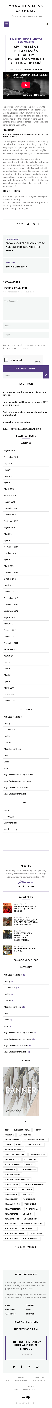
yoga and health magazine (17, 1179)
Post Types (10, 1309)
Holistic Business (35, 1145)
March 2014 (9, 566)
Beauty (7, 723)
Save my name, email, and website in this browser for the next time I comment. (26, 346)
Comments (10, 823)
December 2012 (11, 598)
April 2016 (8, 482)
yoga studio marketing (32, 1224)
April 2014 (8, 559)
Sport (6, 762)
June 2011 (8, 668)
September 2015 (11, 521)
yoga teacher (11, 1229)
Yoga (6, 768)
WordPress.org (10, 829)
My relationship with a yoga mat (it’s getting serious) (24, 393)
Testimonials (21, 1381)
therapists (10, 1169)
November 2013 (11, 572)
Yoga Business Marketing (15, 794)
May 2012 (8, 624)
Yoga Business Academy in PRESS (18, 774)
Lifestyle (37, 39)
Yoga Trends (36, 1234)
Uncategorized (26, 42)
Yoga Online (30, 1204)
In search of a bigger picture (16, 422)
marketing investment (15, 1154)
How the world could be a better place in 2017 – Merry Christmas (26, 403)
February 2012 (10, 630)
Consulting (39, 1378)
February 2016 (10, 495)
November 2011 (11, 643)
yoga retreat (32, 1209)
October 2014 (10, 553)
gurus (19, 1145)
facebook (9, 1135)
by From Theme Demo (33, 69)
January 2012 (9, 636)
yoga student (30, 1219)
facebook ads (25, 1135)
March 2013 (9, 585)
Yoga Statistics (12, 1219)
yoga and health (12, 1174)
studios (29, 1164)
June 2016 (8, 470)
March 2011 (9, 688)
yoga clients (11, 1194)
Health (27, 39)
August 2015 (9, 527)
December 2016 (11, 457)
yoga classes (26, 1189)
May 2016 (8, 476)
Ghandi (8, 1145)
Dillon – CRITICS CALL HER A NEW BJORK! (22, 429)
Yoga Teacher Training (15, 1234)
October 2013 (10, 579)
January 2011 (9, 701)
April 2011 (8, 681)
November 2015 (11, 508)
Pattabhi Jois (30, 1159)
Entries (9, 816)
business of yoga (21, 1130)
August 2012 (9, 617)
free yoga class (12, 1140)
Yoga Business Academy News (17, 781)
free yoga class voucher (35, 1140)
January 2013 (9, 592)
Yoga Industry (11, 1199)
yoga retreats (11, 1214)
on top (26, 1397)
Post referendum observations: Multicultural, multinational (25, 413)
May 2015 (8, 534)
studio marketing (13, 1164)
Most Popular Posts (12, 749)
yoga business (11, 1184)
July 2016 (8, 463)
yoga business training (33, 1184)
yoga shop (28, 1214)
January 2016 (9, 502)
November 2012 (11, 604)
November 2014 (11, 547)
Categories (10, 1314)
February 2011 (10, 694)
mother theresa (12, 1159)
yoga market (29, 1199)
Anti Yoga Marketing (12, 717)
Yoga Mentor (39, 1381)
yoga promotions (13, 1209)
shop (16, 1389)
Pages (28, 1309)
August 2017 (9, 450)
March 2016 (9, 489)
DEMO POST (15, 39)
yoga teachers (28, 1229)
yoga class (10, 1189)
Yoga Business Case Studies (16, 787)
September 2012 (11, 611)
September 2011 (11, 649)
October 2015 (10, 515)
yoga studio (10, 1224)
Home (7, 1305)
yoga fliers (27, 1194)
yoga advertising (28, 1169)
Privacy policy (30, 1389)
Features (30, 1305)
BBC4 (7, 1130)
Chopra (37, 1130)
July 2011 (8, 662)
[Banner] (21, 1091)
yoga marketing (12, 1204)
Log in (6, 810)
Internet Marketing (14, 1150)
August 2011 (9, 656)
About (21, 1378)
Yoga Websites (11, 1239)
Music (6, 755)
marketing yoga (38, 1154)
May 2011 (8, 675)
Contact (30, 1314)
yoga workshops (30, 1239)
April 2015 (8, 540)
